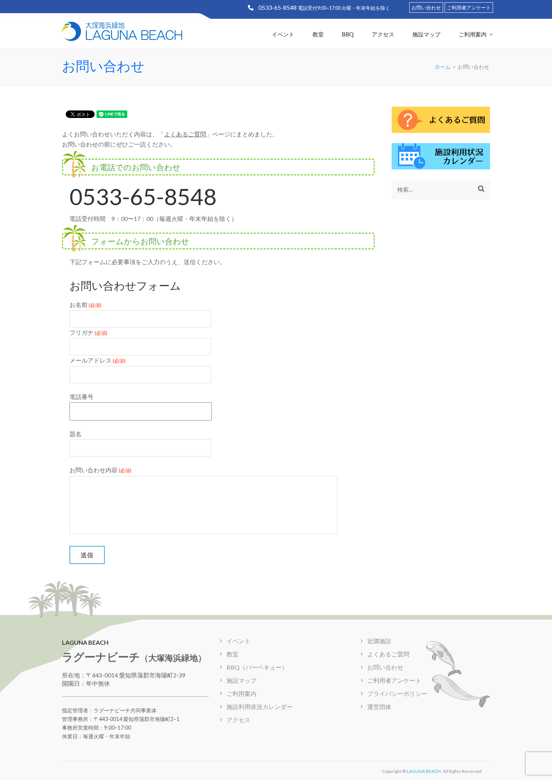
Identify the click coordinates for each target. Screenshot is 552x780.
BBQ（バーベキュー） (257, 667)
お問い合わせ (426, 8)
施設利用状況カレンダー (259, 706)
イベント (283, 34)
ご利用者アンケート (469, 8)
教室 (318, 34)
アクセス (383, 34)
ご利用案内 (472, 34)
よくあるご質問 (185, 134)
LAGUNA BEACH (424, 771)
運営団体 (379, 706)
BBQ (348, 34)
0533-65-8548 (277, 7)
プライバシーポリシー (397, 693)
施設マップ (426, 34)
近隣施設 (379, 640)
